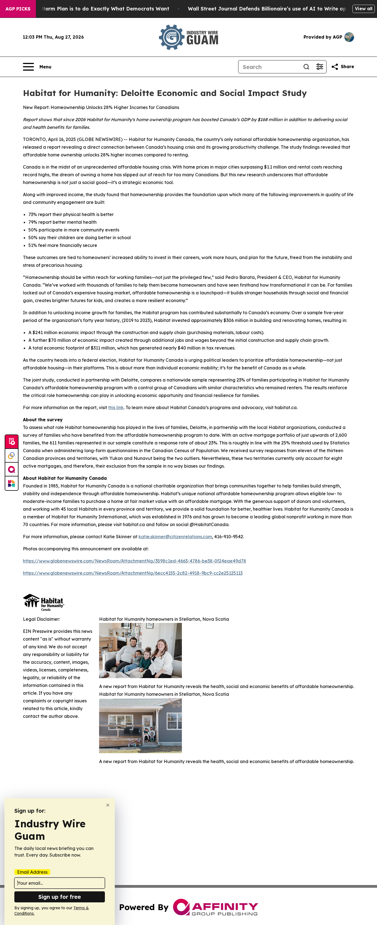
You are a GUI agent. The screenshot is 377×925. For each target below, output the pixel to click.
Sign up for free (59, 896)
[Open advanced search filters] (319, 66)
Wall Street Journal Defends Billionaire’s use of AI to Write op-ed (271, 9)
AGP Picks (18, 9)
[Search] (306, 66)
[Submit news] (11, 442)
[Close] (107, 805)
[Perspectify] (11, 456)
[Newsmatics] (11, 483)
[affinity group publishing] (11, 469)
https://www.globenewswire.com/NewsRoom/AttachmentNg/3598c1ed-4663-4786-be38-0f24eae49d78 (134, 561)
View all (363, 8)
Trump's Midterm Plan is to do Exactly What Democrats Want (90, 9)
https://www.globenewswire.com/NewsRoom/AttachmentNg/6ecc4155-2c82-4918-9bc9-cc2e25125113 (133, 573)
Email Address (32, 872)
